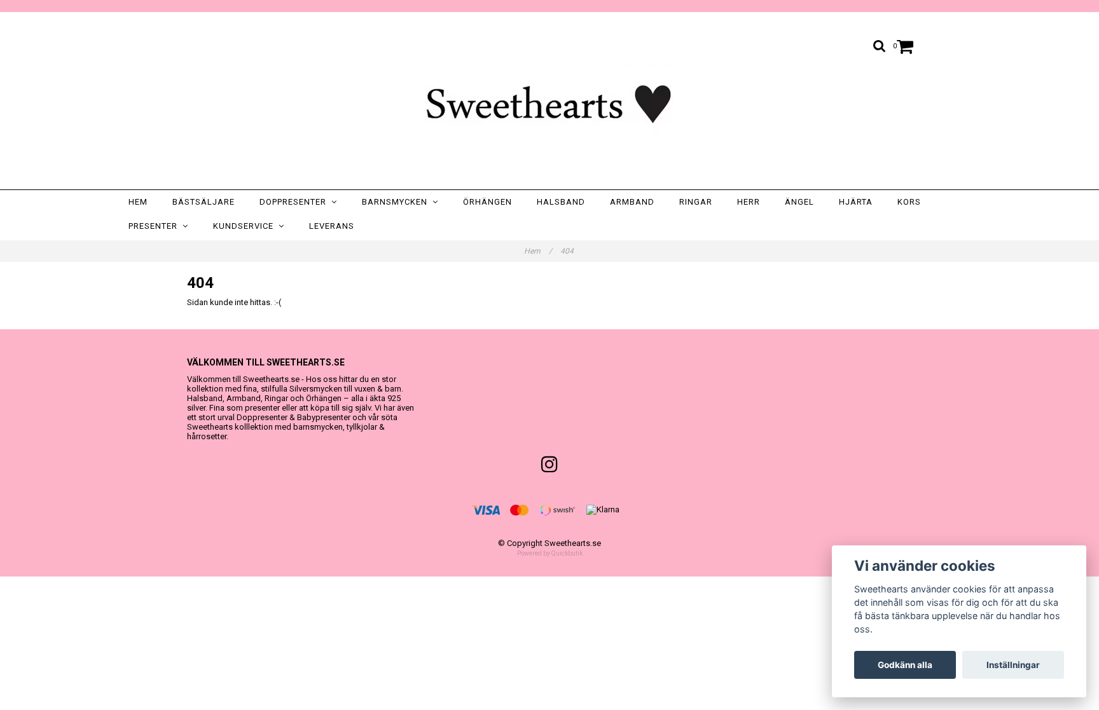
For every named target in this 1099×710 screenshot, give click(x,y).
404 (568, 251)
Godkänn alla (905, 665)
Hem (138, 202)
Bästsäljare (203, 202)
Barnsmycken (397, 202)
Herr (748, 202)
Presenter (155, 226)
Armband (632, 202)
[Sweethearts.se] (549, 103)
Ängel (799, 202)
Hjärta (856, 202)
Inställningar (1013, 665)
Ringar (695, 202)
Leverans (331, 226)
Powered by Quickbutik (550, 553)
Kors (909, 202)
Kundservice (246, 226)
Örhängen (487, 202)
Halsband (561, 202)
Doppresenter (295, 202)
